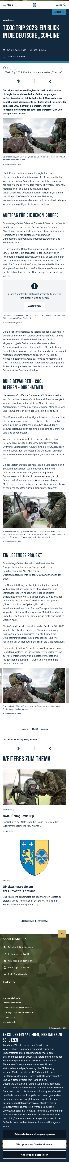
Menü (10, 4)
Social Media (11, 939)
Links (6, 982)
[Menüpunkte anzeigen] (13, 68)
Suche (59, 4)
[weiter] (65, 696)
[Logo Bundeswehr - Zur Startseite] (34, 5)
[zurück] (4, 696)
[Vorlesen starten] (18, 81)
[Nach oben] (62, 934)
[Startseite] (4, 68)
